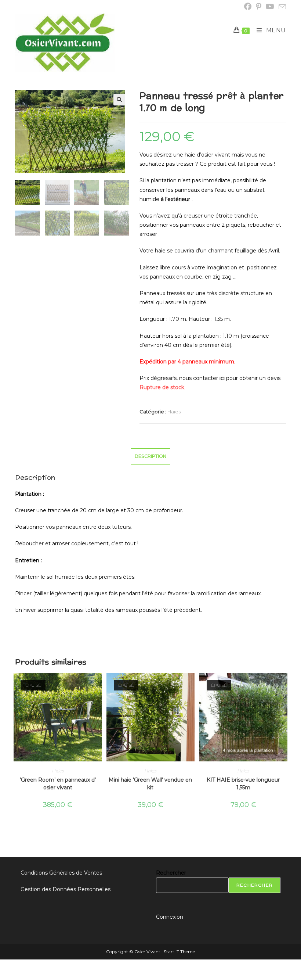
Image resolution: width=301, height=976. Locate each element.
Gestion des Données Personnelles (65, 889)
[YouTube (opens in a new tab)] (270, 6)
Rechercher (171, 872)
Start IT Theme (179, 951)
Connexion (169, 917)
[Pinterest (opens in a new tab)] (259, 6)
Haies (174, 412)
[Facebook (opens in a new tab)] (248, 6)
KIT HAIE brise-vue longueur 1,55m (243, 783)
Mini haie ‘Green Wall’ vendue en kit (150, 783)
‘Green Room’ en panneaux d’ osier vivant (58, 783)
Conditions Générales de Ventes (61, 872)
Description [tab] (150, 456)
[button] (119, 99)
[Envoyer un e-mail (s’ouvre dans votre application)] (281, 7)
